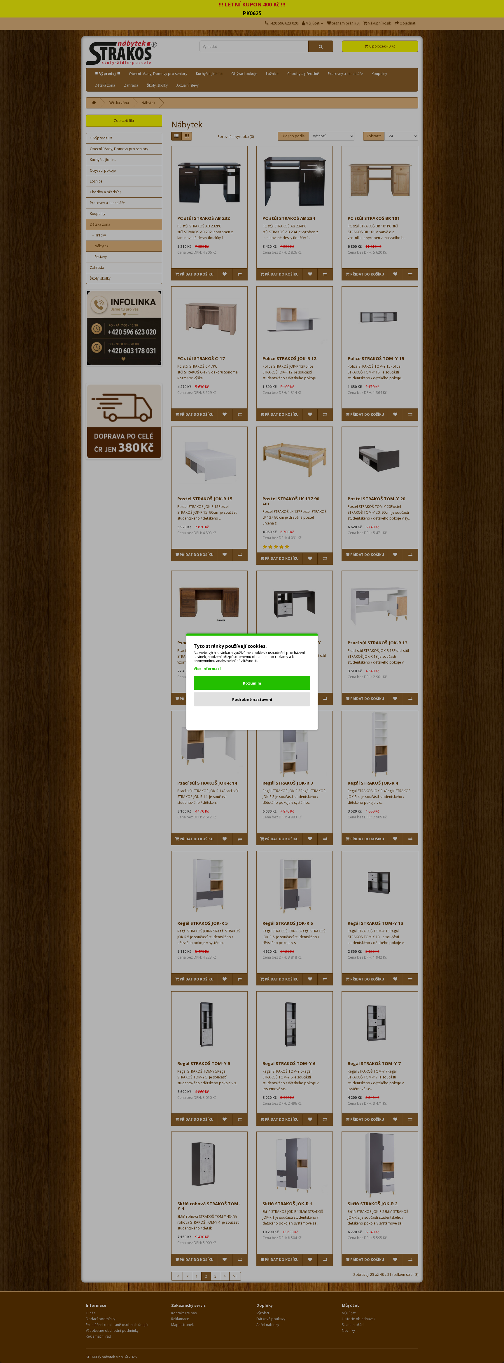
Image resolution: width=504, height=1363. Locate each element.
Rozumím (252, 682)
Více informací (207, 668)
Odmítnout (252, 715)
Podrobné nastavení (252, 699)
